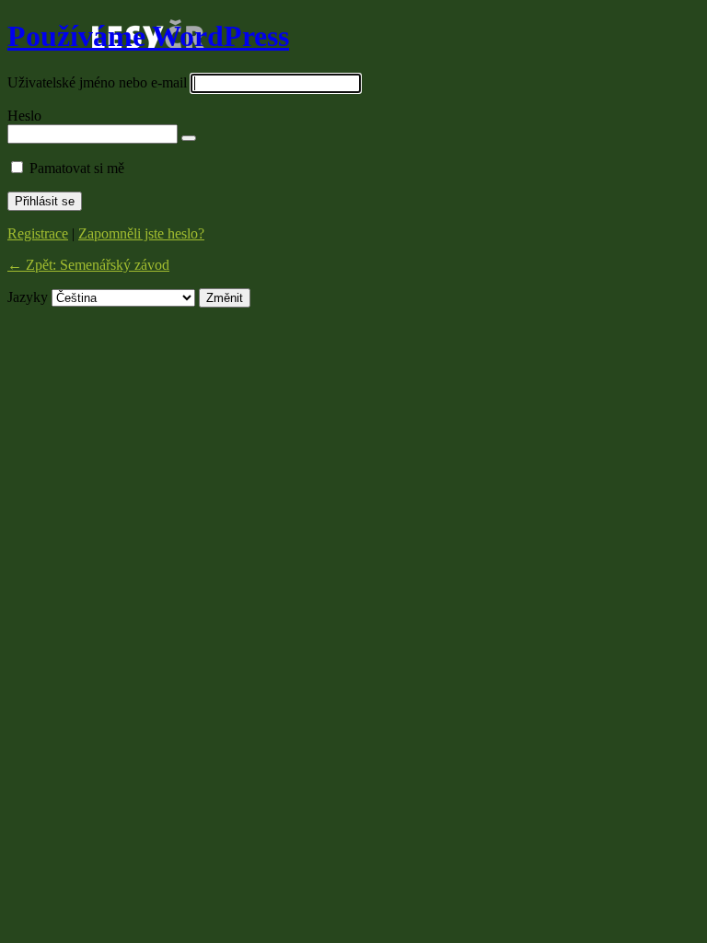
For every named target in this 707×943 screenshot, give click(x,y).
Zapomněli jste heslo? (141, 233)
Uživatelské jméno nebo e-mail (97, 82)
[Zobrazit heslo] (188, 138)
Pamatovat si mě (76, 168)
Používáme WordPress (148, 35)
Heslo (24, 115)
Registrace (37, 233)
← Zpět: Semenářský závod (88, 265)
